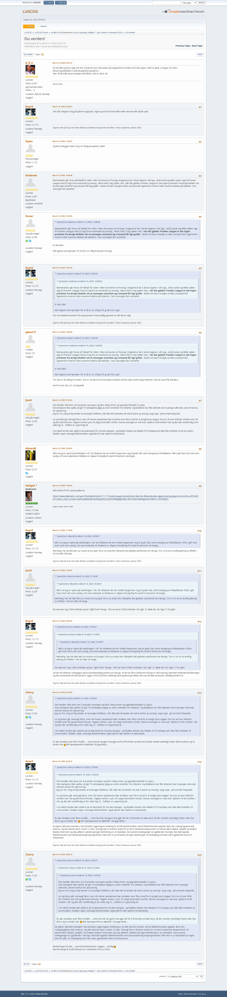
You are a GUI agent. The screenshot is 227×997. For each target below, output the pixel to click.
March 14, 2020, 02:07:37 (62, 63)
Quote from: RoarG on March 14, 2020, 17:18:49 (77, 576)
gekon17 (30, 332)
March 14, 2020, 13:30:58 (62, 216)
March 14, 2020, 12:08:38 (62, 175)
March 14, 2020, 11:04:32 (62, 141)
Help (180, 994)
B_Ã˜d (29, 63)
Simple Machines (41, 994)
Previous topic (183, 45)
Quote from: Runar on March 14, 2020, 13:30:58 (77, 273)
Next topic (197, 45)
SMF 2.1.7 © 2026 (27, 994)
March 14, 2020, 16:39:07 (62, 448)
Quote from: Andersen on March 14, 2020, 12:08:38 (78, 222)
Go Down (28, 54)
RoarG (29, 106)
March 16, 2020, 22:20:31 (62, 761)
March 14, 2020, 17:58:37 (62, 570)
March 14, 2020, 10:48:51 (62, 106)
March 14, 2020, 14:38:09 (62, 332)
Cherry (29, 692)
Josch (28, 400)
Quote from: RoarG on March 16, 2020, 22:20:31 (77, 860)
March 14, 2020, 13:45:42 (62, 268)
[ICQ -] (26, 240)
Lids (98, 32)
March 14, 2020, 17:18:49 (62, 530)
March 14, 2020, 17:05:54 (62, 485)
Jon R (76, 32)
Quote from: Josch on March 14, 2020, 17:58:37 (77, 627)
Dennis (104, 32)
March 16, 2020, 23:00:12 (62, 854)
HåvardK (30, 448)
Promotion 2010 (115, 32)
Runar (29, 216)
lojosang (83, 32)
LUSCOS (30, 11)
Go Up (26, 964)
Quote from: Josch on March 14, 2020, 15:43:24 (77, 698)
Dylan (29, 141)
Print (200, 54)
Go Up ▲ (202, 994)
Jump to (163, 976)
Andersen (31, 175)
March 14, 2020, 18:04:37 (62, 621)
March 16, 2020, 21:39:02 (62, 692)
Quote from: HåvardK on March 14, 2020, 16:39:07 (78, 536)
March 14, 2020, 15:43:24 (62, 400)
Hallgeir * (92, 32)
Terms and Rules (190, 994)
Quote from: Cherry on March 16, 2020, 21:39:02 (77, 767)
